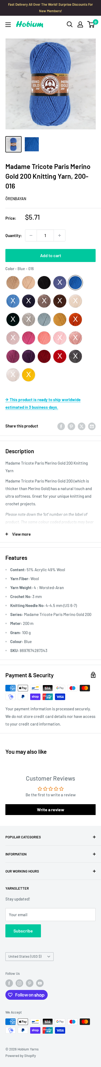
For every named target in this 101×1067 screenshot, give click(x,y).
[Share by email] (92, 426)
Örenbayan (15, 198)
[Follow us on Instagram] (19, 983)
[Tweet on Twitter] (81, 426)
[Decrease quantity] (31, 235)
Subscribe (23, 930)
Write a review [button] (50, 809)
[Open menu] (8, 25)
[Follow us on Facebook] (9, 983)
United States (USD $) (24, 956)
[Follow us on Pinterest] (29, 983)
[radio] (12, 282)
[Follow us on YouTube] (40, 983)
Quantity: (13, 235)
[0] (91, 24)
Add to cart (50, 255)
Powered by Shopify (20, 1055)
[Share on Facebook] (61, 426)
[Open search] (70, 24)
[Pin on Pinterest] (71, 426)
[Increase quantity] (59, 235)
